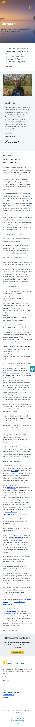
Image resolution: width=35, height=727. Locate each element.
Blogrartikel (11, 488)
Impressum (17, 716)
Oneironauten (11, 3)
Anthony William (17, 537)
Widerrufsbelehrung (17, 721)
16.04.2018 (14, 471)
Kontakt (5, 697)
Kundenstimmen (8, 695)
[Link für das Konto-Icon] (28, 7)
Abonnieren (17, 652)
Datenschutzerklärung (17, 718)
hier (7, 613)
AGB (17, 723)
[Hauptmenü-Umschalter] (31, 7)
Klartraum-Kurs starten (11, 692)
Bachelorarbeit (12, 611)
